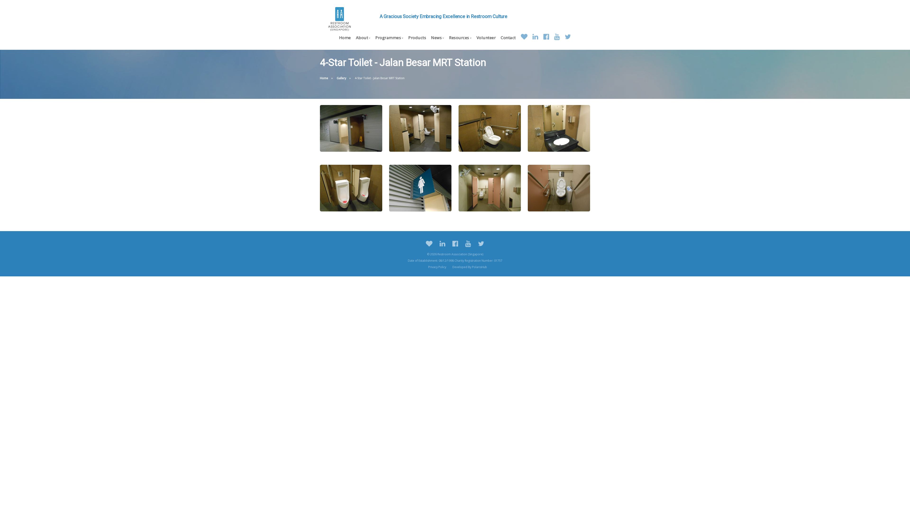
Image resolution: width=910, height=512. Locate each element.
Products (417, 37)
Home (345, 37)
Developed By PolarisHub (469, 267)
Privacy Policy (437, 267)
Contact (508, 37)
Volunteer (486, 37)
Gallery (341, 78)
